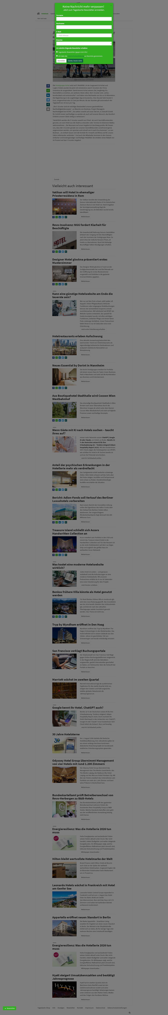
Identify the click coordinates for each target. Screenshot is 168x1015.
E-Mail (59, 32)
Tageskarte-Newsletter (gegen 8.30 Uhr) (72, 52)
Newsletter (10, 1008)
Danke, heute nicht (75, 61)
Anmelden (61, 61)
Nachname (60, 23)
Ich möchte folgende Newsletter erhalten (71, 48)
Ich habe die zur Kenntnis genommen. (80, 56)
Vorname (59, 15)
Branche (59, 40)
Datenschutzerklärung (76, 56)
